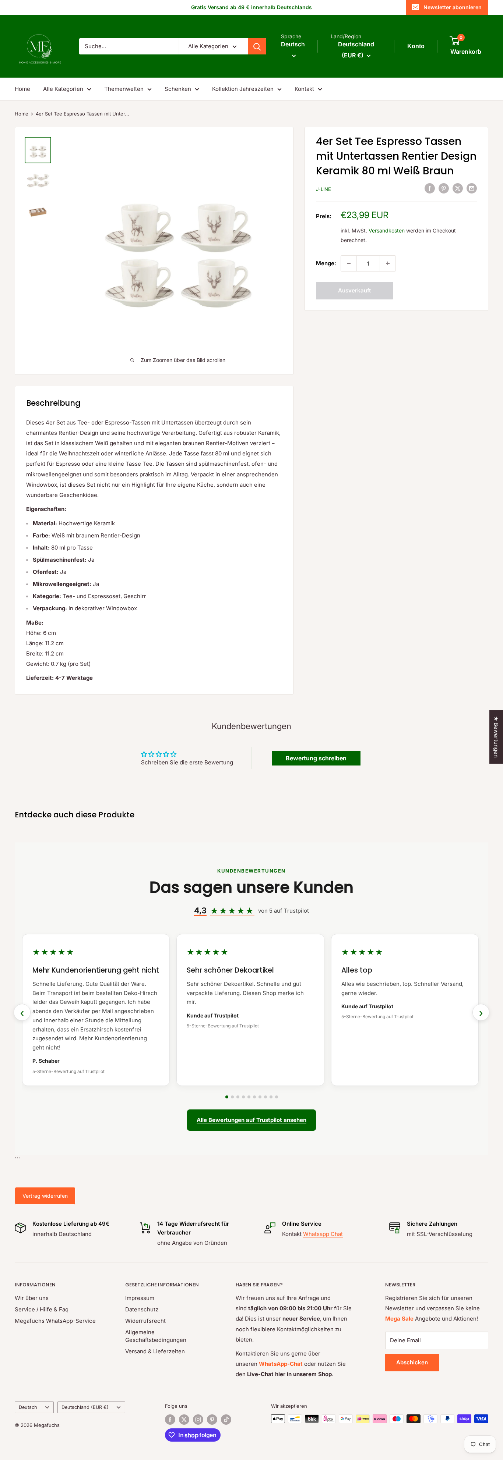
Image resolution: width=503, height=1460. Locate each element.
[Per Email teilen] (472, 188)
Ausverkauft (354, 290)
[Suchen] (257, 46)
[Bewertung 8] (265, 1096)
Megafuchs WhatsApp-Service (55, 1320)
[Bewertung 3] (237, 1096)
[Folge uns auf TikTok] (226, 1419)
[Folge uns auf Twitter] (184, 1419)
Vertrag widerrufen (45, 1196)
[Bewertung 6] (254, 1096)
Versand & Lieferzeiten (155, 1351)
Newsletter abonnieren (452, 7)
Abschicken (412, 1362)
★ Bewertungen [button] (496, 737)
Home (22, 88)
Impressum (139, 1297)
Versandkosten (387, 230)
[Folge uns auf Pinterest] (212, 1419)
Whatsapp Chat (323, 1233)
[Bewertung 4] (243, 1096)
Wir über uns (32, 1297)
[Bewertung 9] (271, 1096)
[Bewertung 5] (248, 1096)
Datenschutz (141, 1309)
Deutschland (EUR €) (85, 1407)
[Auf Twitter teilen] (458, 188)
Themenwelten (124, 88)
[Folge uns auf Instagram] (198, 1419)
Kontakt (304, 88)
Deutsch (28, 1407)
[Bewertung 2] (232, 1096)
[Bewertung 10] (276, 1096)
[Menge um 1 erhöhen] (387, 263)
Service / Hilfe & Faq (41, 1309)
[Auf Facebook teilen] (430, 188)
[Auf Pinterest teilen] (444, 188)
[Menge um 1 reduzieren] (348, 263)
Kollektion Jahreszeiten (243, 88)
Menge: (326, 263)
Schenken (178, 88)
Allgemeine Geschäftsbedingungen (155, 1336)
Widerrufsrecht (145, 1320)
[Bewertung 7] (259, 1096)
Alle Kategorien (63, 88)
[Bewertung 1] (226, 1096)
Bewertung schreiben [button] (316, 758)
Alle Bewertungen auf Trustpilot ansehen (251, 1119)
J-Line (323, 189)
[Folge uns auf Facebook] (170, 1419)
